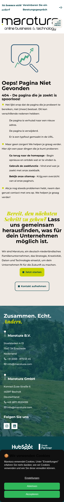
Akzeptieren (32, 494)
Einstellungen (32, 478)
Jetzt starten (33, 272)
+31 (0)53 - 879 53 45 (19, 359)
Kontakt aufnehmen (33, 286)
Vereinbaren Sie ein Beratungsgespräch (24, 7)
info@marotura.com (19, 364)
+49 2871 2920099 (17, 402)
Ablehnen (32, 486)
